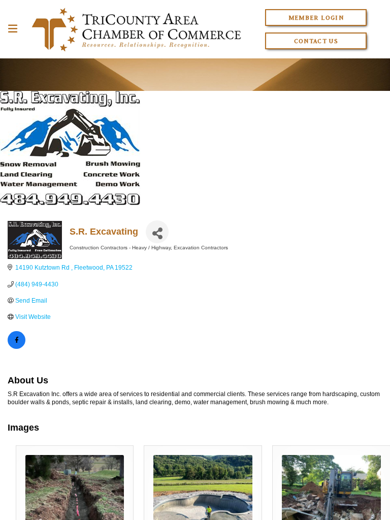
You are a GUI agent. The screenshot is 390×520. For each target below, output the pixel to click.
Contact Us (316, 41)
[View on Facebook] (16, 346)
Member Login (316, 17)
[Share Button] (157, 231)
